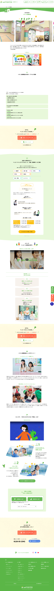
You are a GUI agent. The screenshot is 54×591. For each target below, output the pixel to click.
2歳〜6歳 (25, 170)
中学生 (15, 174)
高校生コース (20, 572)
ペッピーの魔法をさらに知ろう (27, 480)
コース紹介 (19, 562)
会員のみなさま (43, 568)
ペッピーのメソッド (9, 566)
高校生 (24, 174)
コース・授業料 (32, 1)
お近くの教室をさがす (32, 566)
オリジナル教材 (8, 568)
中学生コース (20, 570)
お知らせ (29, 564)
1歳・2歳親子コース (21, 564)
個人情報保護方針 (39, 583)
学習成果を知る (8, 574)
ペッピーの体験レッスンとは (44, 2)
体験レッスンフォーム (27, 283)
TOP (5, 559)
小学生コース (20, 568)
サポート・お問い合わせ (45, 566)
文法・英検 (16, 178)
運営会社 (15, 583)
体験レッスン (52, 298)
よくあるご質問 (51, 1)
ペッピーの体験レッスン (45, 562)
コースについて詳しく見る (27, 231)
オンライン (25, 178)
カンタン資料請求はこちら (27, 144)
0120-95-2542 (19, 541)
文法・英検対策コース (21, 574)
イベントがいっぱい (9, 570)
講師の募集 (30, 570)
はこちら (35, 541)
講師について (8, 564)
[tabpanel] (26, 31)
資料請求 (42, 564)
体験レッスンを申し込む (28, 137)
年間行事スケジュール (9, 572)
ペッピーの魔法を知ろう (26, 2)
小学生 (34, 170)
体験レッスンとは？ (28, 142)
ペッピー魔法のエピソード (38, 2)
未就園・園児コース (21, 566)
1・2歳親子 (16, 170)
